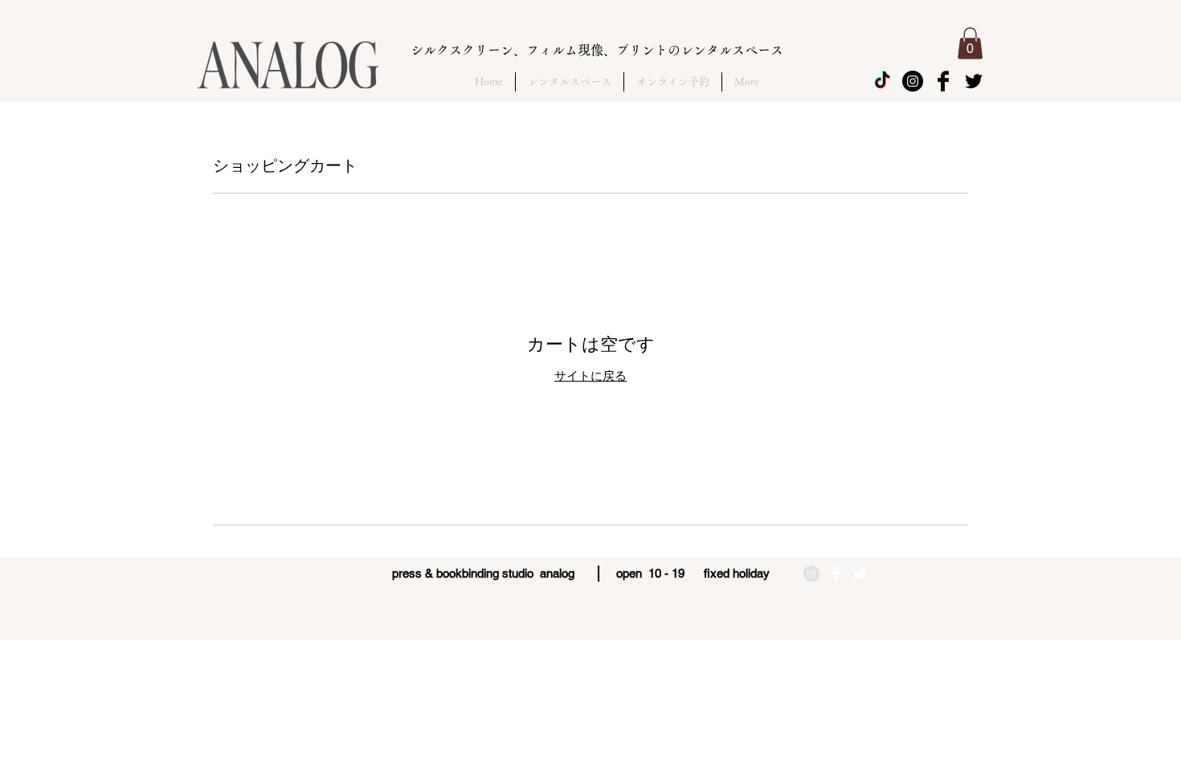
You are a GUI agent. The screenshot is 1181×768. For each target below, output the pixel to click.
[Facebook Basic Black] (943, 81)
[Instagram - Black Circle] (912, 81)
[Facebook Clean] (836, 574)
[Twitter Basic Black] (973, 81)
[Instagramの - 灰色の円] (811, 574)
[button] (970, 43)
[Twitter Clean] (860, 574)
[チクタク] (882, 81)
